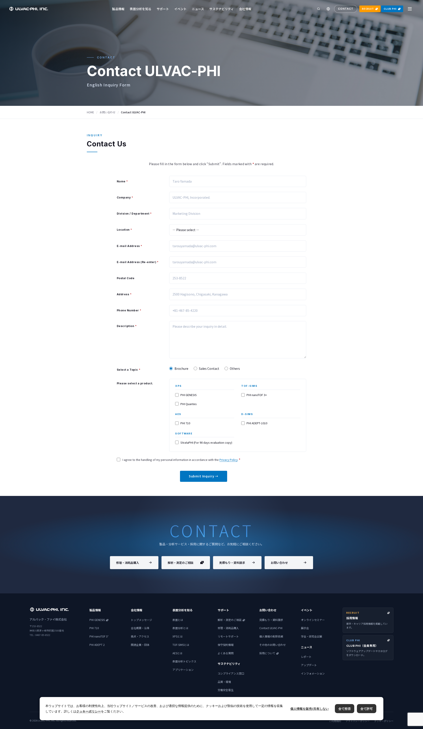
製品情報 (118, 9)
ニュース (198, 9)
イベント (180, 9)
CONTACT (345, 8)
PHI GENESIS (97, 620)
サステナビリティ (221, 9)
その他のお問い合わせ (272, 645)
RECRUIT (368, 8)
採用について (267, 653)
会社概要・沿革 (140, 628)
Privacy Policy (228, 460)
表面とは (178, 620)
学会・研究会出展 (311, 636)
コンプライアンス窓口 (231, 673)
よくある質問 (226, 653)
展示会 (305, 628)
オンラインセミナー (313, 620)
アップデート (309, 665)
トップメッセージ (141, 620)
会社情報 (245, 9)
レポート (306, 656)
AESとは (177, 653)
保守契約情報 (226, 645)
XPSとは (178, 636)
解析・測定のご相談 (180, 563)
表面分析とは (180, 628)
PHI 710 (94, 628)
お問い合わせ (107, 112)
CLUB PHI (390, 8)
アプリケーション (183, 669)
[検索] (318, 9)
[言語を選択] (328, 9)
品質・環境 (224, 682)
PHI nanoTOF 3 (99, 636)
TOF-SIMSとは (181, 645)
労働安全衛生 (226, 690)
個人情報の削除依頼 (271, 636)
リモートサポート (228, 636)
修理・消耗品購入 (127, 563)
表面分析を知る (140, 9)
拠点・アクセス (140, 636)
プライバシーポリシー (357, 721)
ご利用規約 (335, 721)
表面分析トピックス (184, 661)
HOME (90, 112)
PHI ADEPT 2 (97, 645)
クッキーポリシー (383, 721)
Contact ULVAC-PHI (270, 628)
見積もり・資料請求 (232, 563)
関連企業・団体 (140, 645)
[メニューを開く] (409, 8)
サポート (163, 9)
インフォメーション (313, 673)
